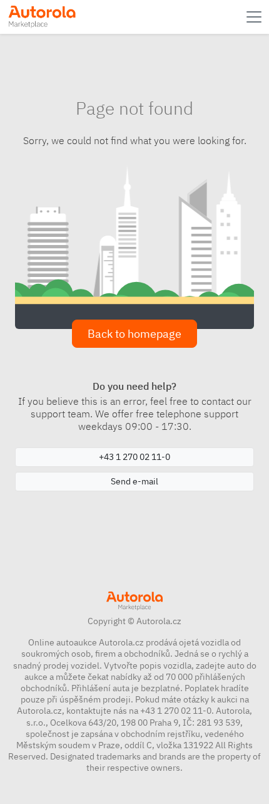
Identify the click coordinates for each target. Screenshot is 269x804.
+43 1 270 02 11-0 (134, 456)
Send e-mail (134, 481)
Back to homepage (134, 333)
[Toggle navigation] (255, 16)
